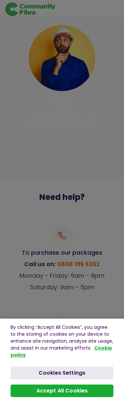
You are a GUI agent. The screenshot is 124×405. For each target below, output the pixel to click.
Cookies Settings (62, 373)
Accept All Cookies (62, 390)
